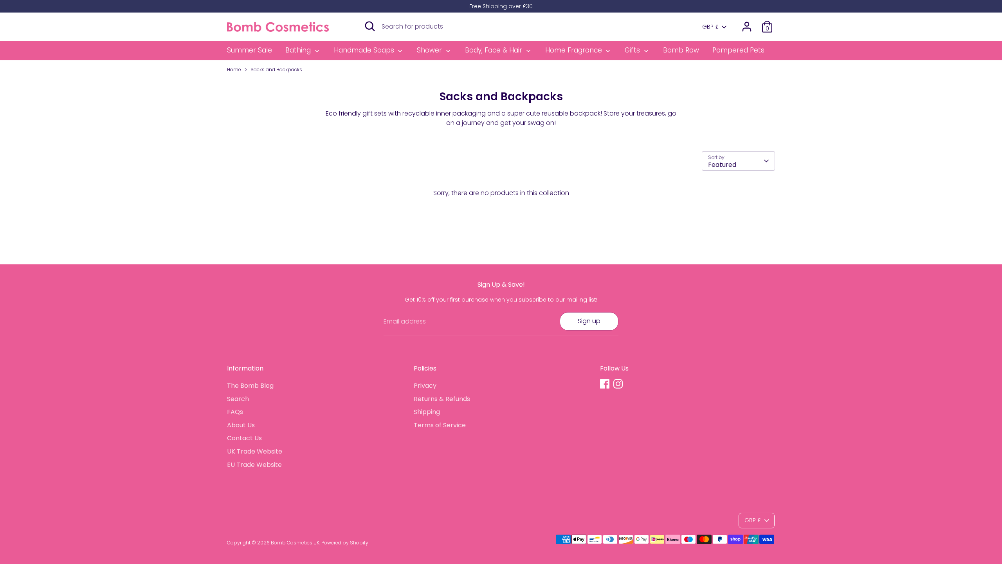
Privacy (425, 385)
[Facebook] (604, 384)
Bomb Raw (681, 50)
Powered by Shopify (344, 542)
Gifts (633, 50)
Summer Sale (249, 50)
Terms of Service (440, 425)
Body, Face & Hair (494, 50)
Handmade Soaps (365, 50)
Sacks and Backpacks (276, 69)
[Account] (747, 26)
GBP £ (710, 27)
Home (234, 69)
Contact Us (244, 438)
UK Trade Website (254, 451)
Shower (430, 50)
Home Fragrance (574, 50)
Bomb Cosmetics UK (295, 542)
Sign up (589, 320)
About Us (241, 425)
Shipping (427, 411)
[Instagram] (618, 384)
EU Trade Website (254, 464)
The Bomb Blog (250, 385)
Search (238, 398)
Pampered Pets (738, 50)
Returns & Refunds (442, 398)
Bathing (299, 50)
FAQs (235, 411)
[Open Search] (370, 26)
